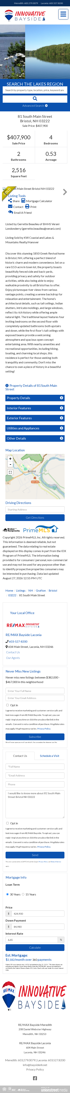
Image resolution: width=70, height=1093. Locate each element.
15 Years (30, 894)
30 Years (14, 894)
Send (35, 855)
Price (9, 907)
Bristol (53, 590)
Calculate (35, 947)
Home (9, 590)
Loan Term (13, 884)
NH (30, 590)
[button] (35, 99)
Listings (20, 590)
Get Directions (35, 517)
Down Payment (16, 920)
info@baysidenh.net (35, 1065)
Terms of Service (56, 862)
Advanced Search (33, 105)
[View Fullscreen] (10, 472)
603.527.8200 (56, 3)
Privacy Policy (43, 728)
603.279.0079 (31, 3)
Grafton (41, 590)
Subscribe (35, 736)
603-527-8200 (18, 641)
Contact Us (13, 652)
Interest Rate (14, 933)
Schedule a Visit (49, 755)
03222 (12, 595)
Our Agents (13, 657)
